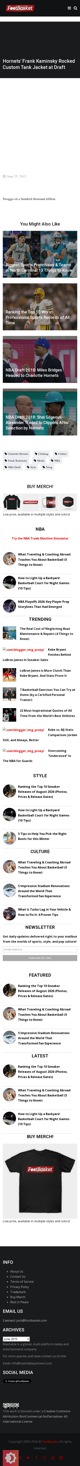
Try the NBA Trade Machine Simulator (40, 538)
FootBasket (50, 1442)
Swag (49, 467)
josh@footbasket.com (31, 1320)
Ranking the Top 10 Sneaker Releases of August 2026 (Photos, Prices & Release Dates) (43, 792)
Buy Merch (17, 1297)
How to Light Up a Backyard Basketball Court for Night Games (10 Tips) (43, 583)
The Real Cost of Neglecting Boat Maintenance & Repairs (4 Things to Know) (46, 634)
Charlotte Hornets (18, 454)
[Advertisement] (40, 120)
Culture (62, 454)
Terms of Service (22, 1282)
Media (40, 460)
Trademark (18, 1292)
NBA (57, 460)
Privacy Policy (19, 1287)
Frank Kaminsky (17, 460)
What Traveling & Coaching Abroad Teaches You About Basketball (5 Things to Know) (44, 559)
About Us (16, 1271)
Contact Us (17, 1276)
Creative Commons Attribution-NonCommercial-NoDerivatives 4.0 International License (36, 1416)
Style (33, 467)
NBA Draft (14, 467)
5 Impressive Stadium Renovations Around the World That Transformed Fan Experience (44, 891)
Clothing (43, 454)
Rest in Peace (19, 1302)
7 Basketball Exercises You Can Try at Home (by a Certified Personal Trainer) (47, 695)
